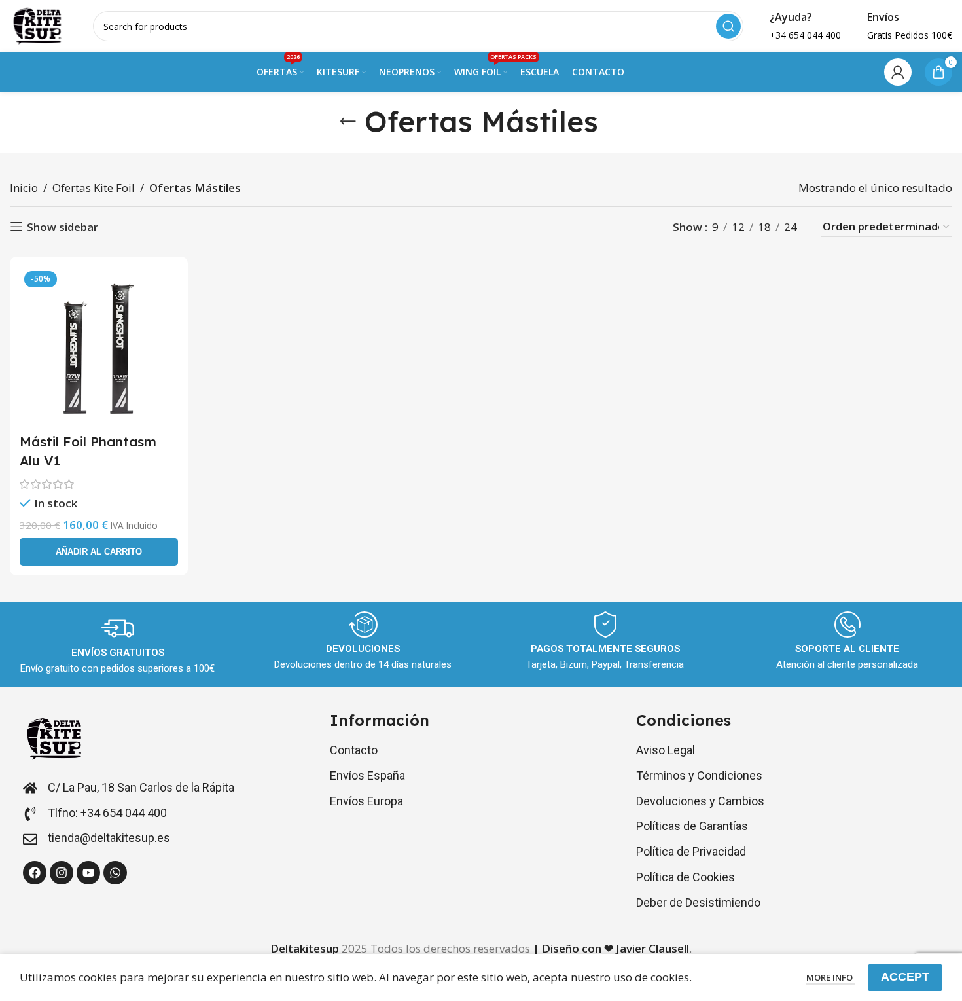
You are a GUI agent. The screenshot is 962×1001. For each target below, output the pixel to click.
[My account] (898, 72)
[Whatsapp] (115, 872)
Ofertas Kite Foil (93, 187)
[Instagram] (61, 872)
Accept (905, 976)
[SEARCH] (728, 26)
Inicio (24, 187)
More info (830, 977)
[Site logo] (38, 25)
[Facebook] (34, 872)
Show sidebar (62, 226)
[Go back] (348, 122)
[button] (99, 552)
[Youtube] (88, 872)
